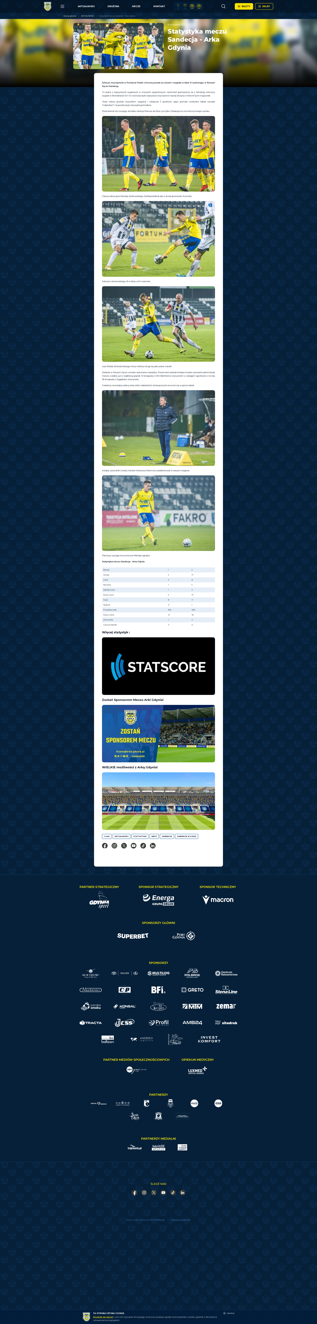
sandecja (167, 836)
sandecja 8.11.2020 (186, 836)
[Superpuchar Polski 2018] (199, 6)
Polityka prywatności (180, 1220)
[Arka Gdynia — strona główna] (47, 6)
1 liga (107, 836)
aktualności (121, 836)
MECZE (136, 6)
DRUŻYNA (113, 6)
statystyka (139, 836)
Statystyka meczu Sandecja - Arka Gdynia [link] (117, 16)
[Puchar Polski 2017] (185, 6)
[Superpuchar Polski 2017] (192, 6)
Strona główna (69, 16)
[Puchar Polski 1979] (178, 6)
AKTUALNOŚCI (86, 6)
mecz (154, 836)
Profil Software (158, 1220)
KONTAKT (159, 6)
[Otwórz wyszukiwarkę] (223, 6)
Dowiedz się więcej (103, 1317)
